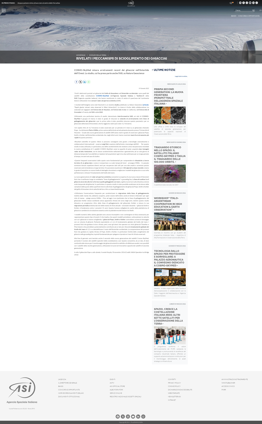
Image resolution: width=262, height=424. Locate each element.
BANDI (60, 386)
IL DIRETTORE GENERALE (67, 383)
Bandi (233, 16)
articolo (146, 105)
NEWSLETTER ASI (174, 397)
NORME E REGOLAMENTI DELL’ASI (71, 393)
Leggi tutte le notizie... (181, 76)
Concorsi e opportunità (249, 16)
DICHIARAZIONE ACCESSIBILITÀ (180, 390)
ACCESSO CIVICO (228, 386)
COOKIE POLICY (174, 386)
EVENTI (112, 379)
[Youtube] (250, 3)
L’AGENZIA (62, 379)
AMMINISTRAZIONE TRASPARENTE (235, 379)
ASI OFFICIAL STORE (117, 386)
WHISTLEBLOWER (228, 383)
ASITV (112, 383)
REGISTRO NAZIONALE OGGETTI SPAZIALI (125, 397)
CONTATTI (172, 379)
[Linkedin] (253, 3)
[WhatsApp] (256, 3)
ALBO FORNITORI (116, 390)
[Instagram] (247, 3)
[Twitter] (243, 3)
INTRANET (172, 400)
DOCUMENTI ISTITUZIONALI (69, 397)
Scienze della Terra (97, 55)
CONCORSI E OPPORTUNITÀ (69, 390)
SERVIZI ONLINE (116, 393)
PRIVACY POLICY (174, 383)
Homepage (80, 55)
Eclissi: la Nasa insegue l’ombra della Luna (32, 3)
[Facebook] (240, 3)
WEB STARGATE (174, 393)
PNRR (224, 390)
